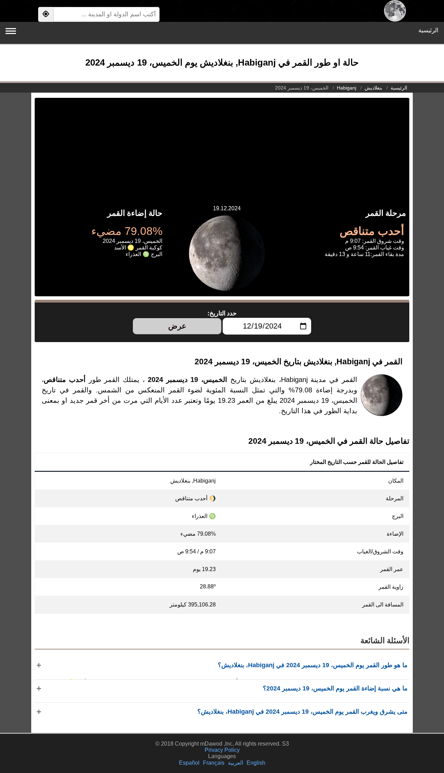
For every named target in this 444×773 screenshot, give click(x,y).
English (256, 763)
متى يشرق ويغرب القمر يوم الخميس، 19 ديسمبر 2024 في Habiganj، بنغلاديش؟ (302, 711)
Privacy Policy (222, 750)
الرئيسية (428, 30)
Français (213, 763)
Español (189, 763)
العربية (235, 763)
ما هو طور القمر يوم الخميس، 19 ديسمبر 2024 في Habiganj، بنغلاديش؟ (313, 665)
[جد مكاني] (45, 14)
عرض (177, 326)
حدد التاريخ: (222, 313)
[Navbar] (11, 31)
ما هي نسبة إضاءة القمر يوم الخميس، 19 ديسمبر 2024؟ (335, 688)
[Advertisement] (222, 146)
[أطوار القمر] (395, 11)
